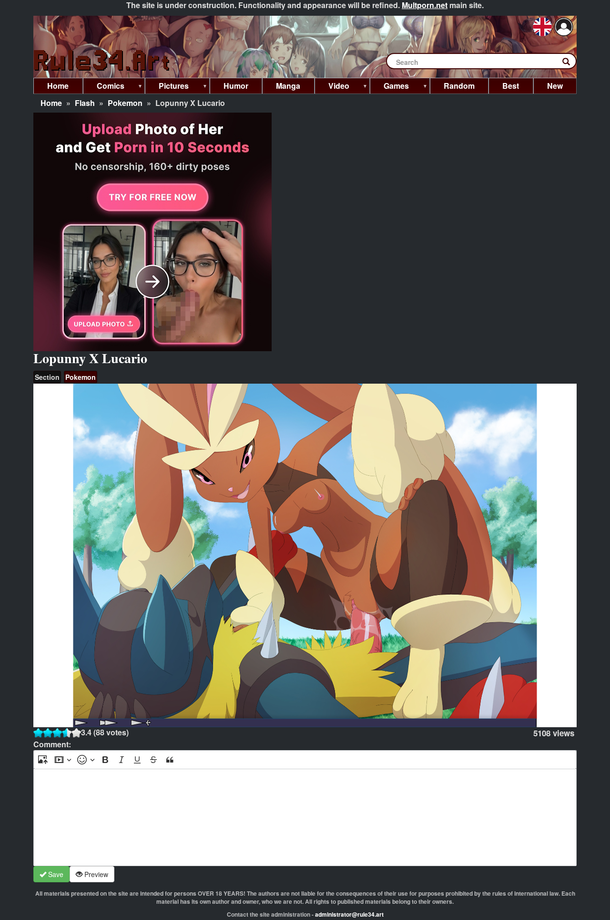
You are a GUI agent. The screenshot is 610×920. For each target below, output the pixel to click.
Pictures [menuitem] (167, 87)
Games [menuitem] (389, 87)
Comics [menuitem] (103, 87)
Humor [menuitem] (236, 85)
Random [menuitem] (459, 85)
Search (571, 63)
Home (51, 102)
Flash (85, 102)
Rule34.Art (102, 60)
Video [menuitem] (332, 87)
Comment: (52, 744)
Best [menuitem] (510, 85)
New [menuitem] (555, 85)
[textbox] (305, 817)
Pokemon (125, 102)
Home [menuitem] (58, 85)
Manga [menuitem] (288, 85)
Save (54, 874)
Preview (95, 874)
